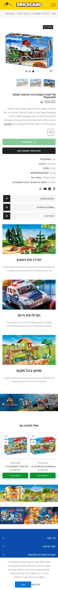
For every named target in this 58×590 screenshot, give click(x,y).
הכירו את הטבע (29, 260)
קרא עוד (8, 123)
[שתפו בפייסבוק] (54, 188)
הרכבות (42, 163)
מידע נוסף (35, 584)
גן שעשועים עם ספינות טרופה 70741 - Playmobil (31, 466)
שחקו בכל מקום (29, 370)
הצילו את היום (29, 315)
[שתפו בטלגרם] (49, 188)
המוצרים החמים (39, 182)
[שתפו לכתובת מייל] (45, 188)
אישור (23, 584)
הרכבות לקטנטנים (21, 182)
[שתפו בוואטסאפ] (40, 188)
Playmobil (45, 159)
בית (54, 14)
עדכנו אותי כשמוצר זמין (29, 150)
